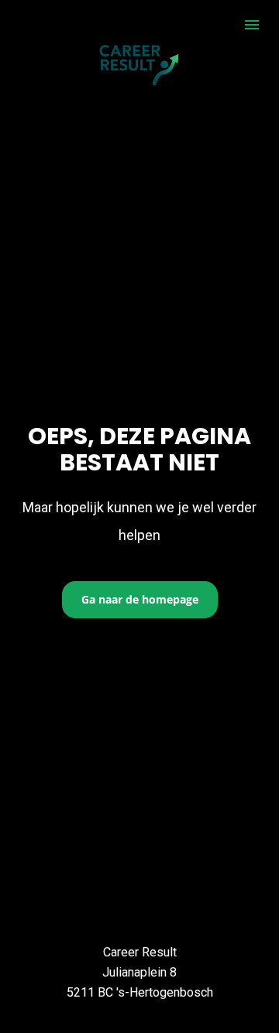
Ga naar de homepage (139, 599)
